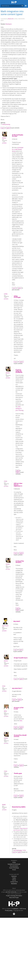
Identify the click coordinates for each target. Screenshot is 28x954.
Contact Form (14, 882)
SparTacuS (5, 625)
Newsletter (14, 883)
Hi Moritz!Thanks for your (17, 135)
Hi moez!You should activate (20, 735)
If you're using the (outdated (19, 371)
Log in (2, 128)
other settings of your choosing (19, 408)
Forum (14, 869)
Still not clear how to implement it (18, 484)
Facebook (14, 876)
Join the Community (11, 892)
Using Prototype (17, 296)
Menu (25, 6)
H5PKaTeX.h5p (6, 124)
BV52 (5, 711)
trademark (15, 908)
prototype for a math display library (17, 149)
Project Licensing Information (14, 895)
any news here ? (17, 688)
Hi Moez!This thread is (20, 561)
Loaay (5, 294)
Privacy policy (8, 910)
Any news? (16, 621)
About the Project (14, 897)
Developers (9, 24)
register (8, 128)
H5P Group (23, 908)
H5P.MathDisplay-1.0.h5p (19, 850)
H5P (14, 903)
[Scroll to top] (14, 915)
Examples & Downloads (14, 864)
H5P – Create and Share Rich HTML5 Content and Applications (14, 2)
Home (14, 862)
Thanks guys (18, 773)
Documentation (14, 866)
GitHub (14, 880)
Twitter (14, 878)
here (21, 720)
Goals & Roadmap (14, 868)
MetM (4, 804)
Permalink (4, 143)
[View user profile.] (4, 136)
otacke (4, 138)
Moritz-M (10, 19)
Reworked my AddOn (18, 807)
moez (5, 481)
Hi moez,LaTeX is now (18, 708)
